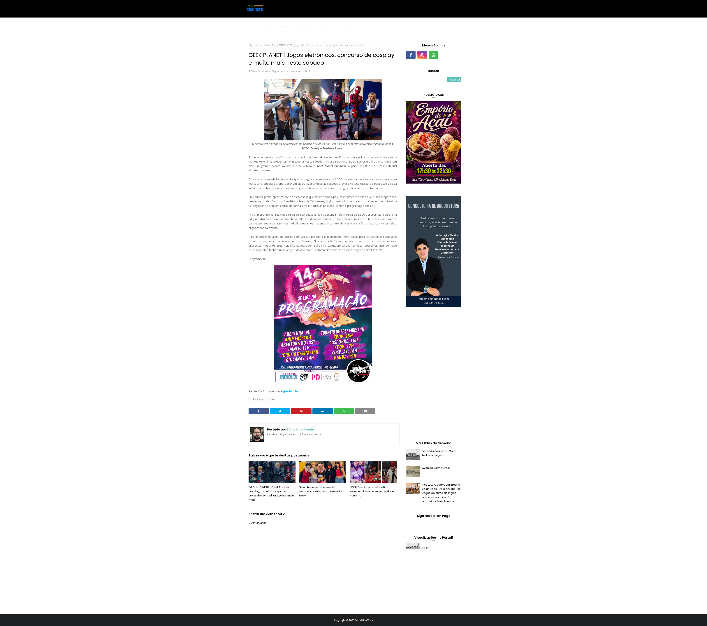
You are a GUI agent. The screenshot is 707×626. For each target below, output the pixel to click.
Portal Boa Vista (364, 620)
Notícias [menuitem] (282, 26)
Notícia (271, 399)
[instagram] (422, 55)
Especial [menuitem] (392, 26)
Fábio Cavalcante (260, 71)
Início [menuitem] (268, 26)
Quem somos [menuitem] (436, 26)
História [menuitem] (376, 26)
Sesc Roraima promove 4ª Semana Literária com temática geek (321, 491)
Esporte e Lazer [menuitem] (412, 26)
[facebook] (411, 55)
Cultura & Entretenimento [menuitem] (313, 26)
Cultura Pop (270, 45)
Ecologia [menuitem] (343, 26)
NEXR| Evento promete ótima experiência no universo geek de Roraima (372, 491)
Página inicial (255, 45)
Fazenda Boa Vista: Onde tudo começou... (439, 453)
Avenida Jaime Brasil (436, 468)
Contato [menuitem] (455, 26)
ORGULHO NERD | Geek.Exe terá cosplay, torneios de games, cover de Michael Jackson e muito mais (272, 493)
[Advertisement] (433, 375)
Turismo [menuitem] (359, 26)
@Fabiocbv (291, 391)
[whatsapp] (433, 55)
